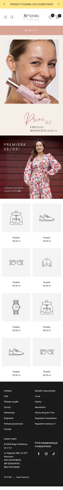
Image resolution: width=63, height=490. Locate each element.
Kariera (38, 401)
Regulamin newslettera (45, 418)
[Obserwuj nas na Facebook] (39, 454)
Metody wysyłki (11, 401)
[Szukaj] (11, 17)
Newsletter (40, 407)
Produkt (16, 237)
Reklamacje (9, 412)
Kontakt (7, 429)
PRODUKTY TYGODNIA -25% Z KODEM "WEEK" (32, 4)
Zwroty (7, 407)
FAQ (6, 396)
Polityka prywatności (13, 424)
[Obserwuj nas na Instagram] (46, 454)
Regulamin (9, 418)
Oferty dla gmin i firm (44, 412)
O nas (37, 396)
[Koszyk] (57, 17)
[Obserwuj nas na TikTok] (54, 454)
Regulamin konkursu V (45, 424)
